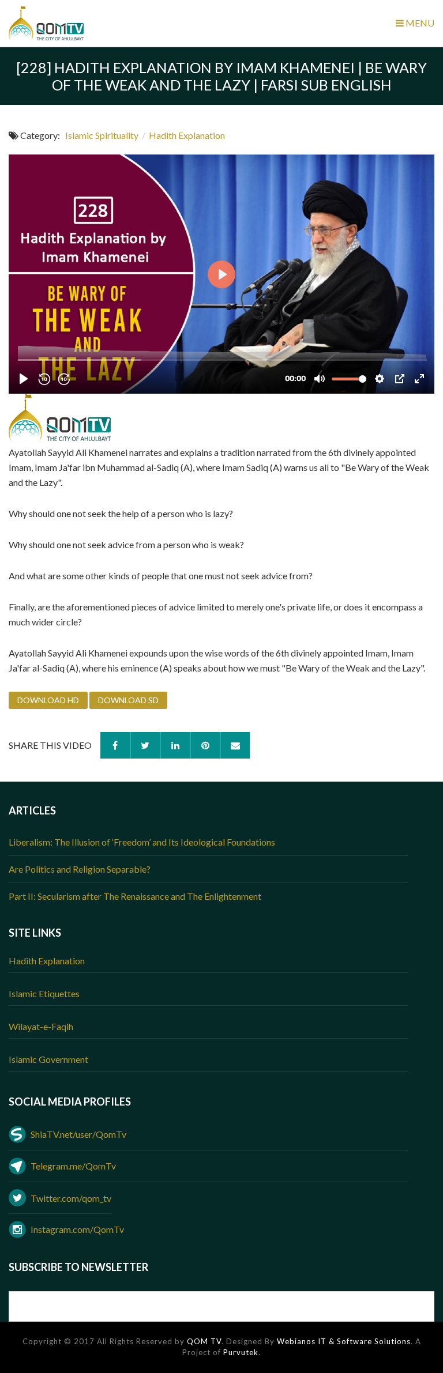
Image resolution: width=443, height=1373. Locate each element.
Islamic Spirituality (101, 135)
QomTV (52, 23)
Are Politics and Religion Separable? (80, 868)
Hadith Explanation (187, 135)
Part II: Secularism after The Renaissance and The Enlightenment (135, 896)
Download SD (128, 700)
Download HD (48, 700)
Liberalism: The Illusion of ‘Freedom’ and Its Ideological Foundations (142, 841)
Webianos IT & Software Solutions (344, 1341)
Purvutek (240, 1352)
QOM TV (204, 1341)
